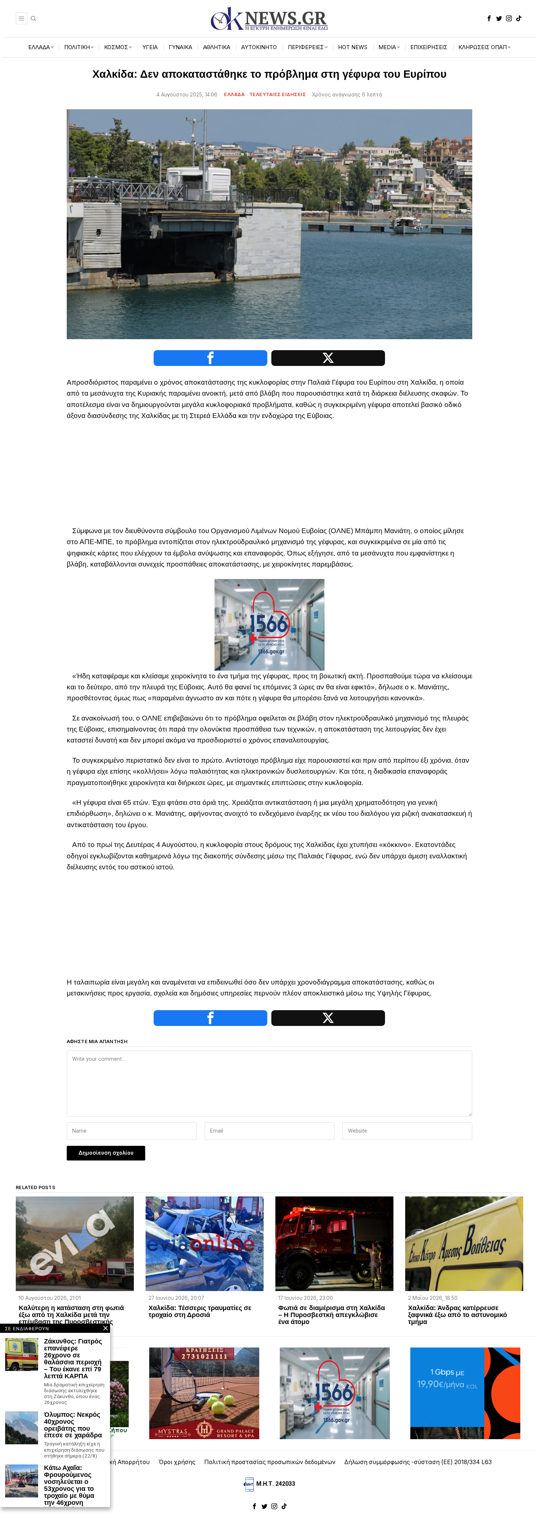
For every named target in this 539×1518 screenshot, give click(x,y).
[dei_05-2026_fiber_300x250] (465, 1393)
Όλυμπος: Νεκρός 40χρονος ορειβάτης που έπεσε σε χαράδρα (73, 1425)
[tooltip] (489, 18)
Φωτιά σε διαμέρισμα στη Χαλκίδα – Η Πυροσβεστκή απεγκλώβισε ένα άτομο (331, 1315)
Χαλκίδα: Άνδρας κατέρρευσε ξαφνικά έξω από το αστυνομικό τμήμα (457, 1315)
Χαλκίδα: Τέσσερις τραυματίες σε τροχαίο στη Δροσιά (200, 1312)
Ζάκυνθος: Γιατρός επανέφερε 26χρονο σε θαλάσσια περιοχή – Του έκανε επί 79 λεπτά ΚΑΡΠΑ (73, 1358)
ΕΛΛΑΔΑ (234, 94)
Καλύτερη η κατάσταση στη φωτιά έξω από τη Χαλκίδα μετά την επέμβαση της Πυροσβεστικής (71, 1315)
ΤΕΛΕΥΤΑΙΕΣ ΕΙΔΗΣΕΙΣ (277, 94)
